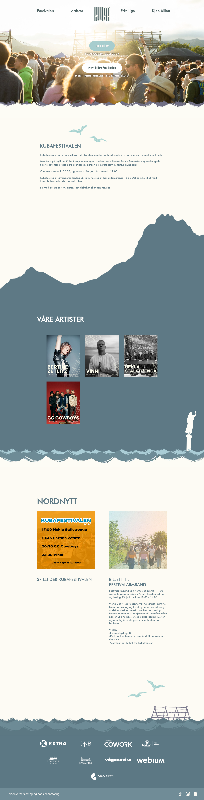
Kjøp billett (161, 11)
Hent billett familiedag (102, 67)
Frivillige (128, 11)
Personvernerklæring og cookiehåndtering (33, 794)
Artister (77, 11)
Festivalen (45, 11)
